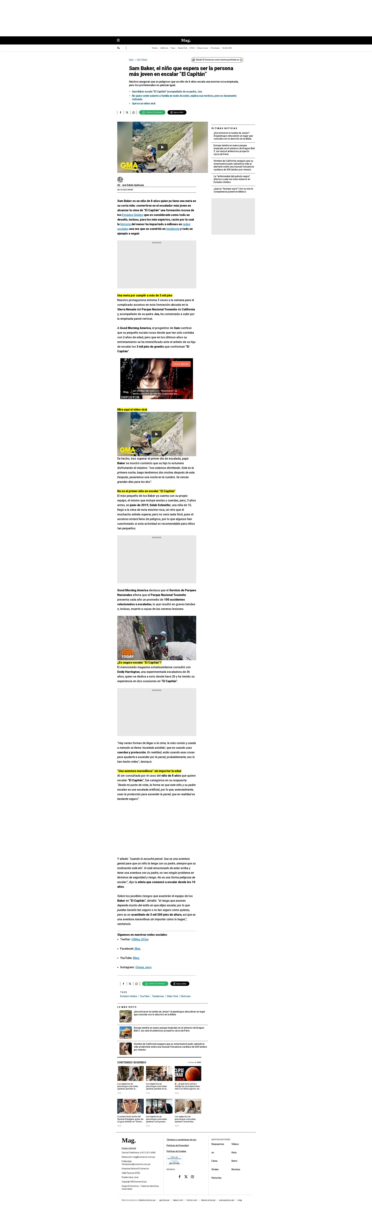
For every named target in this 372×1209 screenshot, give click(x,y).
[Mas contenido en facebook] (179, 1176)
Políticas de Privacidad (178, 1145)
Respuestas (217, 1144)
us (212, 1152)
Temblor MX (227, 48)
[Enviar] (118, 48)
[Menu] (119, 40)
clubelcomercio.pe (147, 1200)
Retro (234, 1161)
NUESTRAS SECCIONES (220, 1139)
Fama (214, 1161)
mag (240, 1200)
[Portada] (129, 1145)
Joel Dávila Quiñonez (133, 185)
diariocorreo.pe (208, 1200)
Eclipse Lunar (202, 48)
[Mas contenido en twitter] (186, 1176)
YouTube (144, 996)
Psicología (215, 48)
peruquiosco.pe (226, 1200)
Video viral (172, 996)
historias (186, 996)
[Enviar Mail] (119, 185)
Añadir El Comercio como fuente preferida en (217, 60)
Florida (154, 48)
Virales (215, 1169)
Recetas (235, 1169)
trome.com (192, 1200)
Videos (235, 1144)
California (164, 48)
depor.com (178, 1200)
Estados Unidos (128, 996)
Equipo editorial (129, 1148)
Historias (216, 1177)
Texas (173, 48)
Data (234, 1152)
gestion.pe (164, 1200)
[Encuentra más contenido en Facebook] (120, 112)
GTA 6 (192, 48)
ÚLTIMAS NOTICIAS (224, 128)
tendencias (158, 996)
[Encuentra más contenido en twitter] (127, 112)
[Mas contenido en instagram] (192, 1176)
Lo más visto (127, 1007)
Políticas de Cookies (176, 1151)
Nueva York (182, 48)
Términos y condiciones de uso (181, 1139)
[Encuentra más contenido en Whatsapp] (133, 112)
